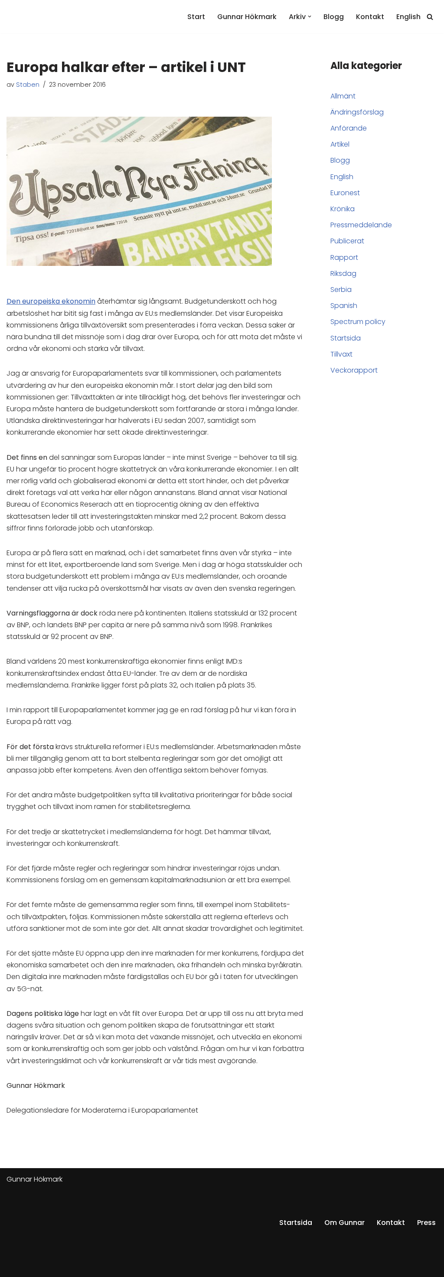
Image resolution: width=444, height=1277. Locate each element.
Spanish (343, 306)
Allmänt (343, 96)
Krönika (342, 209)
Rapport (344, 257)
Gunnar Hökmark (247, 17)
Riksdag (343, 273)
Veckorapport (354, 370)
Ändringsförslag (357, 112)
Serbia (341, 290)
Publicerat (347, 241)
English (408, 17)
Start (196, 17)
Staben (27, 84)
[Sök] (430, 16)
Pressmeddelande (361, 225)
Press (426, 1223)
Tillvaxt (341, 354)
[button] (309, 16)
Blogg (333, 17)
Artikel (339, 144)
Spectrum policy (357, 322)
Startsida (345, 338)
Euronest (345, 193)
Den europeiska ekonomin (51, 301)
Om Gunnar (344, 1223)
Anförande (348, 128)
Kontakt (370, 17)
